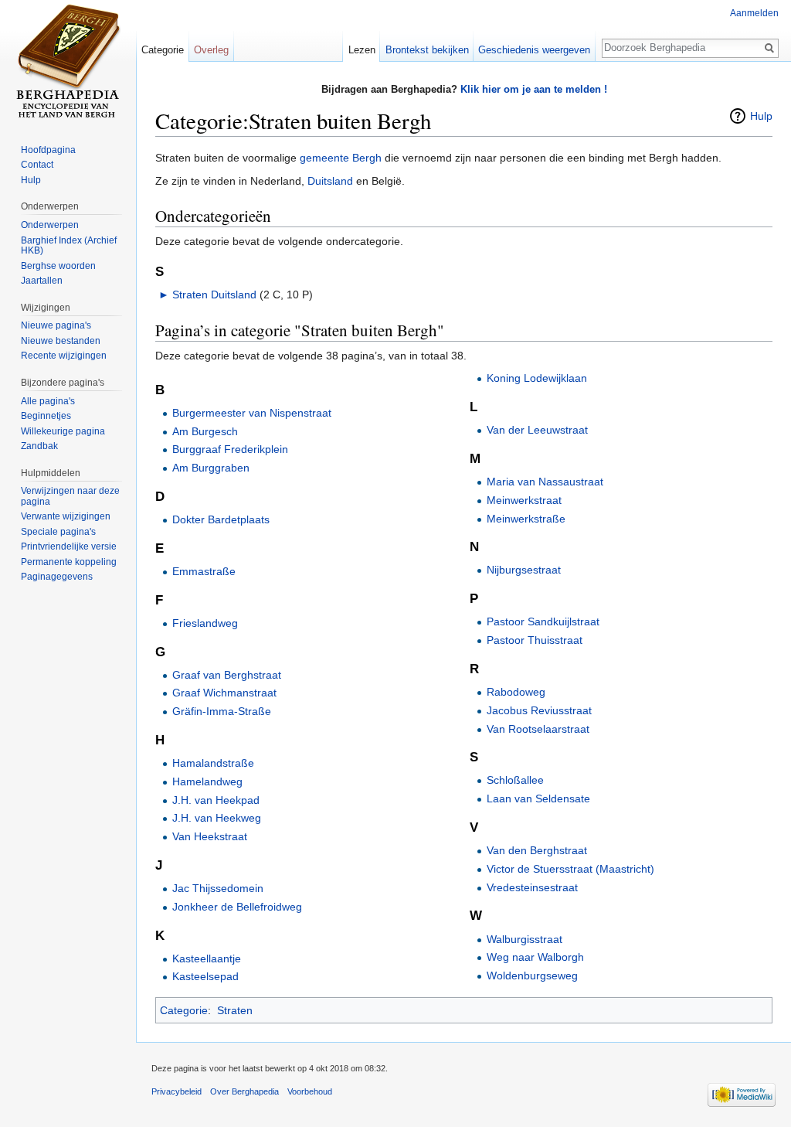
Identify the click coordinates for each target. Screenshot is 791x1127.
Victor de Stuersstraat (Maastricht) (570, 869)
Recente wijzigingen (64, 355)
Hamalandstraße (213, 763)
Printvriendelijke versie (69, 546)
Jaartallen (42, 280)
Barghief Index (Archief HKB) (69, 246)
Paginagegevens (57, 576)
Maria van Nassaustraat (545, 481)
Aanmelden (754, 13)
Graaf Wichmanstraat (224, 692)
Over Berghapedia (244, 1091)
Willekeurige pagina (63, 431)
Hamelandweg (207, 781)
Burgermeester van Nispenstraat (251, 413)
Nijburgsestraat (524, 570)
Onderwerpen (50, 225)
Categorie (184, 1010)
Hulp (761, 116)
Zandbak (39, 446)
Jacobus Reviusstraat (539, 710)
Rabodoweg (516, 692)
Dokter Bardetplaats (221, 519)
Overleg (211, 50)
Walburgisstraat (524, 939)
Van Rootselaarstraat (538, 729)
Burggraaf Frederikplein (230, 449)
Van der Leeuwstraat (537, 430)
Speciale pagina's (58, 531)
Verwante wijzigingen (65, 516)
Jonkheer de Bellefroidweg (237, 907)
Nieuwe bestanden (60, 340)
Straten (235, 1010)
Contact (37, 164)
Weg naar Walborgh (535, 957)
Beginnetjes (46, 415)
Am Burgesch (205, 431)
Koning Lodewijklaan (537, 378)
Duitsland (330, 181)
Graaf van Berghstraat (226, 675)
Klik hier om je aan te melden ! (533, 89)
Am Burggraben (211, 467)
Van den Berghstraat (537, 850)
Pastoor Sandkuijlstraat (543, 621)
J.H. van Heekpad (216, 800)
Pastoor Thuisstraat (534, 640)
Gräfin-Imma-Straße (221, 711)
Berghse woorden (58, 265)
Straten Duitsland (214, 294)
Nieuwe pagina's (56, 325)
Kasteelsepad (205, 976)
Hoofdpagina (48, 150)
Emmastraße (204, 571)
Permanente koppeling (69, 562)
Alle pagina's (48, 401)
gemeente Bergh (341, 158)
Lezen (361, 50)
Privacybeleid (176, 1091)
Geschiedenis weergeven (534, 50)
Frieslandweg (205, 623)
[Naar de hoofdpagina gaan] (68, 62)
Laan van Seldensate (538, 798)
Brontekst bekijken (427, 50)
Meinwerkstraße (526, 518)
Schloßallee (515, 780)
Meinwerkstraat (524, 500)
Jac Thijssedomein (217, 888)
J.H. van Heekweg (216, 818)
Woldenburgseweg (532, 975)
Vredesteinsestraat (532, 887)
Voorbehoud (309, 1091)
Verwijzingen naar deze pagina (70, 496)
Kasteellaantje (206, 958)
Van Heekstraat (209, 836)
